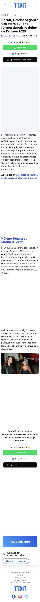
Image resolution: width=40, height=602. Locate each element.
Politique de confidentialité (20, 583)
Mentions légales (20, 580)
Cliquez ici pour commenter (16, 561)
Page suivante (20, 541)
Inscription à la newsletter (20, 572)
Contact (20, 575)
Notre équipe (20, 577)
